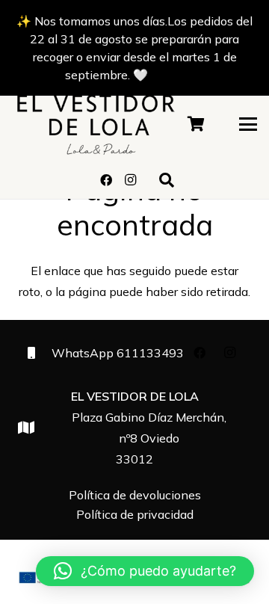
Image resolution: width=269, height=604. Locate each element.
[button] (248, 124)
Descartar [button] (177, 74)
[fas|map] (33, 427)
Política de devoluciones (135, 494)
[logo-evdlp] (95, 124)
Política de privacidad (135, 514)
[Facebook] (106, 180)
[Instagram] (130, 180)
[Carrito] (196, 124)
